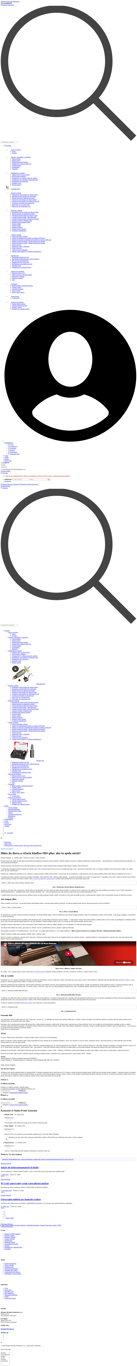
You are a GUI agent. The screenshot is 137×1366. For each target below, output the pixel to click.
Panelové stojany (17, 307)
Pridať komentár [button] (29, 1110)
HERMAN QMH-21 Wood (126, 980)
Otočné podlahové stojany (19, 305)
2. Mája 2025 (5, 1174)
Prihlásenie (4, 5)
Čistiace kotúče (16, 224)
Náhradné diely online (14, 811)
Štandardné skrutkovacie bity (20, 257)
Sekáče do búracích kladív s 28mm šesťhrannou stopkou (28, 243)
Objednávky (13, 446)
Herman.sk (7, 842)
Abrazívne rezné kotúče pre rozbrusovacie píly (25, 201)
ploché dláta (77, 980)
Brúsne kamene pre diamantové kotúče (23, 198)
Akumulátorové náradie (11, 1244)
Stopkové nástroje (17, 227)
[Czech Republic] (5, 1355)
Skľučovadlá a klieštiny (19, 176)
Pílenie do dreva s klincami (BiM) (22, 275)
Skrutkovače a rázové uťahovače (21, 164)
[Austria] (5, 1358)
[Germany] (5, 1359)
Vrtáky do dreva (16, 248)
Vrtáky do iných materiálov (20, 250)
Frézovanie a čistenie (18, 276)
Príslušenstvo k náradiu (18, 173)
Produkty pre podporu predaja (21, 309)
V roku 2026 (15, 298)
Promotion (14, 284)
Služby (6, 457)
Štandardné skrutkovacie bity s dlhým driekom (25, 259)
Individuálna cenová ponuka (12, 1273)
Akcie (13, 151)
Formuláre (13, 448)
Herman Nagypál (6, 1163)
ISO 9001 (10, 833)
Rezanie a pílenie (16, 193)
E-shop (2, 1225)
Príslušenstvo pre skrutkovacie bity (22, 264)
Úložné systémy (16, 287)
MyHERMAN (8, 819)
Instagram (4, 467)
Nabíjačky (15, 169)
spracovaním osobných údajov (19, 1092)
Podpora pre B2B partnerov (12, 1234)
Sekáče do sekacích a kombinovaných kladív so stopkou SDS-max (31, 240)
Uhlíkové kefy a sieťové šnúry (21, 175)
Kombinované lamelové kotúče (21, 222)
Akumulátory (16, 167)
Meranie (6, 1245)
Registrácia (11, 5)
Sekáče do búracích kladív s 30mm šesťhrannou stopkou (28, 241)
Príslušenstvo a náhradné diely (13, 1247)
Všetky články (9, 1218)
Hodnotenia (13, 452)
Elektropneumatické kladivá (20, 162)
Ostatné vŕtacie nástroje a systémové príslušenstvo (26, 251)
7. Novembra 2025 (6, 1190)
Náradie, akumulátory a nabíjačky (21, 157)
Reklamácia (11, 816)
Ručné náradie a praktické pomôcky (22, 285)
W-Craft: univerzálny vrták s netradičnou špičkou (25, 1183)
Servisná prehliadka (14, 809)
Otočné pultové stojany (19, 304)
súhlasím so (15, 1092)
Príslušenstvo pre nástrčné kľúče (21, 267)
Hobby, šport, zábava (18, 292)
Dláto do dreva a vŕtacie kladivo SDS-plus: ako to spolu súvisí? (23, 845)
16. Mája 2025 (5, 1206)
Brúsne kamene (16, 185)
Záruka (10, 812)
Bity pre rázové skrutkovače (20, 260)
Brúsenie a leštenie (16, 210)
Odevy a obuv (16, 290)
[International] (5, 1361)
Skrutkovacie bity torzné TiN (20, 262)
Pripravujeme (15, 296)
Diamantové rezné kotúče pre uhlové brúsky (25, 194)
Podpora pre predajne (17, 302)
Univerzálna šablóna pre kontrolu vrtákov (21, 1199)
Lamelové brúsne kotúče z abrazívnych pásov (25, 219)
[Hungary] (5, 1356)
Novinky (14, 153)
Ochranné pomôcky (18, 289)
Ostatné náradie (16, 165)
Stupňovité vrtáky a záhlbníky (21, 246)
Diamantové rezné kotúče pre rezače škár (24, 196)
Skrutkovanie (15, 255)
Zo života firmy (68, 1159)
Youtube (3, 464)
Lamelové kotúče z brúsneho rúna (22, 220)
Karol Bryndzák (5, 1179)
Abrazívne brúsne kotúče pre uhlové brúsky (25, 215)
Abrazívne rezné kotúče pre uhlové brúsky (24, 199)
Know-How (8, 460)
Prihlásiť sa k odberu (7, 848)
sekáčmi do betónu (39, 971)
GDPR (59, 1225)
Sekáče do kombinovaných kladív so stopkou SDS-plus (28, 238)
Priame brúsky (16, 160)
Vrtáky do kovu (16, 245)
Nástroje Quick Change (19, 229)
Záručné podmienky (20, 1225)
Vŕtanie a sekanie (16, 235)
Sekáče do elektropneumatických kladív (20, 1167)
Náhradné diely (15, 189)
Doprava (10, 817)
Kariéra (6, 459)
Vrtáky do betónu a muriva (20, 236)
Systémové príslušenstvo (19, 230)
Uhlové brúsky (16, 159)
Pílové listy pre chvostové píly (21, 205)
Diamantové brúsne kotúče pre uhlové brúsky (25, 212)
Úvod (11, 444)
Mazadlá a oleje (16, 183)
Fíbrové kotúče (16, 225)
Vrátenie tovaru (9, 1267)
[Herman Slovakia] (6, 1224)
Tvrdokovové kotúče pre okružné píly (23, 203)
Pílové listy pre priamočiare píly (21, 206)
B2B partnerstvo (9, 1293)
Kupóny (12, 450)
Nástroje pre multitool (17, 271)
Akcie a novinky (16, 150)
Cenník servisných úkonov (12, 1272)
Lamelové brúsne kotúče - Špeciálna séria (24, 217)
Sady (13, 280)
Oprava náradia (12, 807)
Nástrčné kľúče (16, 265)
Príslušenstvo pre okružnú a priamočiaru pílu (25, 180)
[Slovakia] (5, 1353)
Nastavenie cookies (51, 1225)
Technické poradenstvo (15, 814)
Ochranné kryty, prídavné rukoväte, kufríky (24, 178)
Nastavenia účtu (14, 454)
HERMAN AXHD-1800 (28, 1003)
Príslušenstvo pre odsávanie (20, 181)
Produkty (8, 145)
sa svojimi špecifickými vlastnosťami (43, 878)
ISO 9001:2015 (9, 1291)
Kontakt (6, 462)
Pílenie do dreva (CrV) (18, 273)
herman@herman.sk (7, 1329)
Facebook (3, 462)
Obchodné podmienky (33, 1225)
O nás (6, 455)
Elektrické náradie (8, 1159)
